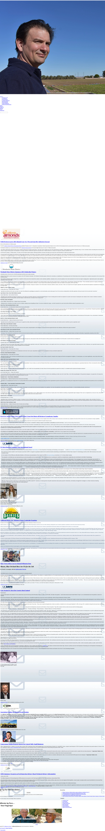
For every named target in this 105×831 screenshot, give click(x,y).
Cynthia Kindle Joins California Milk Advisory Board (71, 795)
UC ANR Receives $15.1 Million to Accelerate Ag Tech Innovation (74, 794)
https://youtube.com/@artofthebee (9, 643)
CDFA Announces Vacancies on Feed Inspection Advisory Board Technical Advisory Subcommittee (28, 774)
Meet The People (65, 804)
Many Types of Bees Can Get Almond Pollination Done (15, 563)
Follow (36, 824)
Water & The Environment (67, 807)
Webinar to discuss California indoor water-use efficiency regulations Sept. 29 (75, 792)
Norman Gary (45, 645)
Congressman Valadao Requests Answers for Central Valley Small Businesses (21, 744)
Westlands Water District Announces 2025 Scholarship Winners (18, 272)
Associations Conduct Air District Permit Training (14, 712)
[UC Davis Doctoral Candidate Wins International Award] (7, 444)
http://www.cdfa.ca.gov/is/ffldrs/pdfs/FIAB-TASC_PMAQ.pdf (16, 785)
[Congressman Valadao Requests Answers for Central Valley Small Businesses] (9, 741)
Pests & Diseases (65, 805)
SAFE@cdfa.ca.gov (32, 785)
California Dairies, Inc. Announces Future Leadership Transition (18, 520)
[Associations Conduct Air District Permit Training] (11, 709)
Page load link (2, 830)
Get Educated (64, 801)
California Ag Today (4, 262)
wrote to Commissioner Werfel (15, 747)
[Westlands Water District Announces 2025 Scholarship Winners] (11, 269)
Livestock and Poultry (66, 803)
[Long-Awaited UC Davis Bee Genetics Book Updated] (7, 588)
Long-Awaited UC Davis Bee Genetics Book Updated (15, 590)
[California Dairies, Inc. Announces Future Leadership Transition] (11, 518)
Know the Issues (65, 802)
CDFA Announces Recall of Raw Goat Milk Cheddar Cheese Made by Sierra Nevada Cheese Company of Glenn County (83, 796)
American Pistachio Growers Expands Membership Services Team (73, 793)
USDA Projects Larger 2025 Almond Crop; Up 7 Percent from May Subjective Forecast (25, 241)
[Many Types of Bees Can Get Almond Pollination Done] (11, 561)
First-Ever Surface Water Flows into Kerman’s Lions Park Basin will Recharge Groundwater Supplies (29, 416)
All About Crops (65, 800)
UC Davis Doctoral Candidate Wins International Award (16, 447)
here (11, 763)
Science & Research (65, 806)
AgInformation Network (20, 569)
